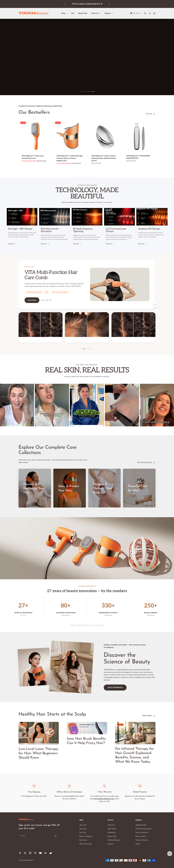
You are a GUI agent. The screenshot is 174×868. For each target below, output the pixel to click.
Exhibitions (112, 833)
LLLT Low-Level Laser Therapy (116, 230)
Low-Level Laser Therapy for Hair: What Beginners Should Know (38, 753)
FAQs (138, 844)
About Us (94, 13)
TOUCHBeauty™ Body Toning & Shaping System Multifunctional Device (103, 158)
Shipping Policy (141, 825)
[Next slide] (155, 304)
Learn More (32, 300)
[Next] (109, 4)
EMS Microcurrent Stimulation (49, 230)
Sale (72, 13)
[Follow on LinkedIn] (45, 853)
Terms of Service (142, 840)
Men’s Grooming (85, 844)
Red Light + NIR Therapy (20, 229)
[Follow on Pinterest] (35, 853)
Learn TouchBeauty (115, 687)
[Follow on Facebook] (20, 853)
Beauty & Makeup (85, 836)
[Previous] (64, 4)
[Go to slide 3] (89, 91)
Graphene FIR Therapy (149, 229)
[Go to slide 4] (93, 91)
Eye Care (82, 833)
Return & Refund (142, 833)
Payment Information (143, 829)
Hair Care (82, 825)
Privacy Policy (141, 836)
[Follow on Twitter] (25, 853)
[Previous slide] (18, 304)
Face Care (83, 829)
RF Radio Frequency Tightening (83, 230)
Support (108, 13)
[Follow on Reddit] (50, 853)
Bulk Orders (112, 829)
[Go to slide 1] (81, 91)
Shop (63, 13)
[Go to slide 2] (85, 91)
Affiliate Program (114, 840)
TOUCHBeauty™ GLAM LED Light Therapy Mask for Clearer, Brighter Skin (70, 158)
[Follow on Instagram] (30, 853)
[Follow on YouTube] (40, 853)
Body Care (83, 840)
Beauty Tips (82, 13)
